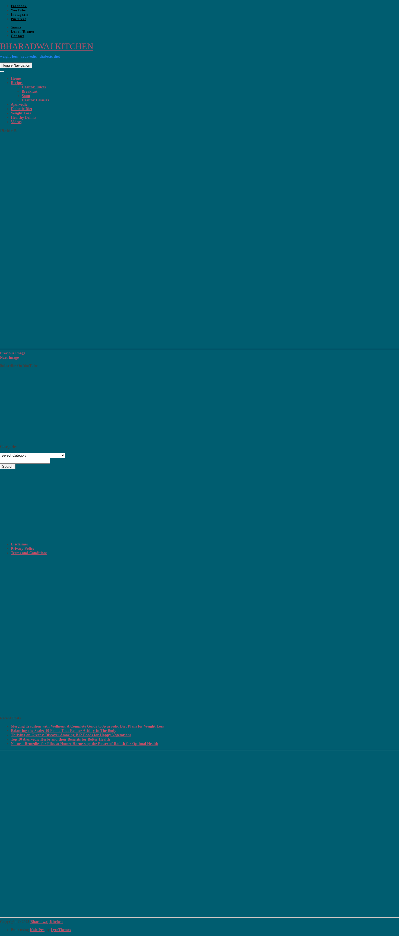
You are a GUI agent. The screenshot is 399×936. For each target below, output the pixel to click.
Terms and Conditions (29, 553)
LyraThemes (61, 930)
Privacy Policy (22, 549)
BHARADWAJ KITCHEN (46, 46)
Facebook (19, 6)
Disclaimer (19, 544)
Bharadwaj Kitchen (46, 922)
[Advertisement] (163, 597)
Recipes (17, 83)
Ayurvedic (19, 104)
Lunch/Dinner (22, 31)
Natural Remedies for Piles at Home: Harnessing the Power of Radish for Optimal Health (84, 744)
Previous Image (12, 353)
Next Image (9, 357)
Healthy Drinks (23, 118)
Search (7, 466)
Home (16, 78)
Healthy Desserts (35, 100)
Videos (16, 122)
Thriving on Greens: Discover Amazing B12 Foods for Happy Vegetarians (71, 735)
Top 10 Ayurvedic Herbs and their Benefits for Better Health (60, 739)
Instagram (19, 15)
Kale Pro (37, 930)
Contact (17, 36)
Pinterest (18, 19)
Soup (26, 96)
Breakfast (29, 91)
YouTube (18, 10)
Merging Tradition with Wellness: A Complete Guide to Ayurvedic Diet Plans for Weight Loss (87, 726)
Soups (16, 27)
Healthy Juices (34, 87)
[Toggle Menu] (2, 71)
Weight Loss (21, 113)
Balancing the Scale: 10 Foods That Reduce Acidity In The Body (63, 731)
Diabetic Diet (21, 109)
